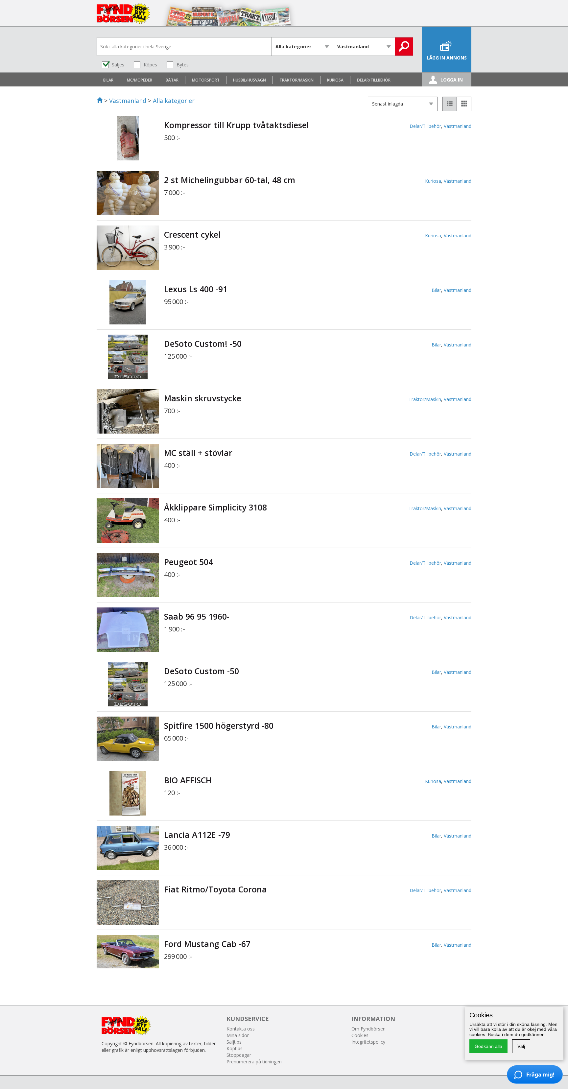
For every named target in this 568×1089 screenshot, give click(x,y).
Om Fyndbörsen (368, 1029)
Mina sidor (237, 1035)
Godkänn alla (488, 1046)
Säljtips (234, 1042)
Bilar (436, 290)
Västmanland (127, 101)
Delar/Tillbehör (425, 126)
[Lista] (449, 104)
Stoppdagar (238, 1055)
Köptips (234, 1048)
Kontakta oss (240, 1029)
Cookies (359, 1035)
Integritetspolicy (368, 1042)
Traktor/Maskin (425, 399)
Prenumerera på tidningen (254, 1061)
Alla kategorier (174, 101)
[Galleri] (464, 104)
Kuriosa (433, 181)
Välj (521, 1046)
